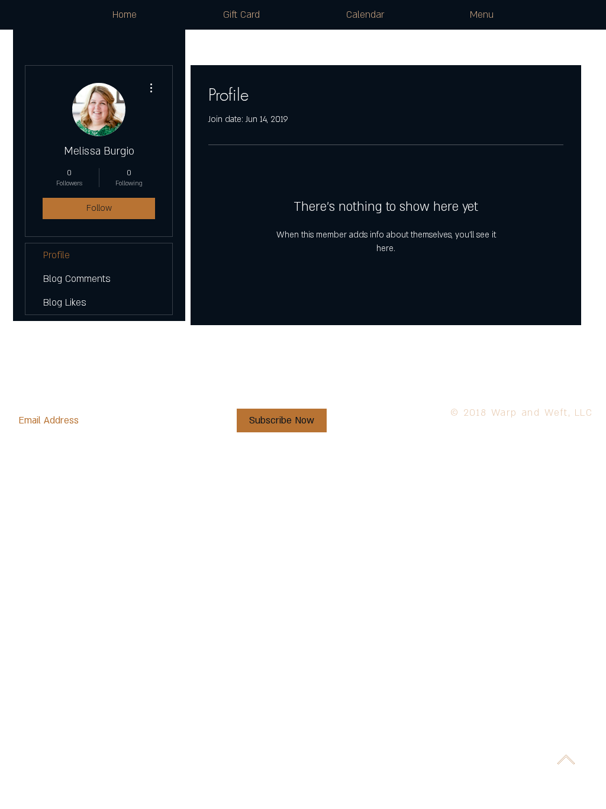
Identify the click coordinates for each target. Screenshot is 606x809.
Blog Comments (77, 278)
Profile (56, 255)
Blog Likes (64, 302)
